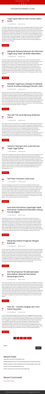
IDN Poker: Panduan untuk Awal (20, 178)
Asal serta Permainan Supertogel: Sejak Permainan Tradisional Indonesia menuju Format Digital (25, 209)
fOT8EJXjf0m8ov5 (12, 24)
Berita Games (22, 24)
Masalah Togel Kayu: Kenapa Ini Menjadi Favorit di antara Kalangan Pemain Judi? (25, 85)
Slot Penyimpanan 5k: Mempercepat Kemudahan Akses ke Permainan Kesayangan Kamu (23, 274)
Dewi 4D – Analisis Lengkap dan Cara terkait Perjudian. (23, 308)
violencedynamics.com (22, 8)
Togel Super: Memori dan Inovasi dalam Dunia (24, 19)
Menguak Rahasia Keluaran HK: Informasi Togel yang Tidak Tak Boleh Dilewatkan (25, 52)
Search (5, 345)
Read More (5, 45)
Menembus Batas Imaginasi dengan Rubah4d (23, 242)
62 (24, 338)
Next (29, 338)
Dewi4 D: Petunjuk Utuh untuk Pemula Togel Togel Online (24, 147)
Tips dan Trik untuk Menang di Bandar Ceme (23, 116)
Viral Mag (31, 392)
